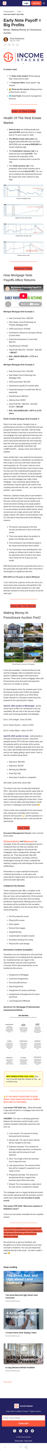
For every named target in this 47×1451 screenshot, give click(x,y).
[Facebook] (32, 1430)
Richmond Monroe (12, 841)
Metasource (29, 841)
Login (26, 3)
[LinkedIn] (20, 1430)
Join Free (36, 3)
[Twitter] (14, 1430)
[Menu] (43, 3)
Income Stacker (9, 12)
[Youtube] (26, 1430)
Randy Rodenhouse (17, 38)
